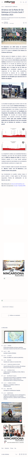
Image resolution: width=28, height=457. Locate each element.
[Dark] (23, 2)
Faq (15, 448)
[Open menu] (2, 2)
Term (2, 448)
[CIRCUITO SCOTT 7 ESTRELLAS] (7, 307)
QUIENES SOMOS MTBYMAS (10, 353)
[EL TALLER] (9, 356)
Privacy (11, 448)
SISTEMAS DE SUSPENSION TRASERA (12, 390)
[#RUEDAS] (9, 360)
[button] (20, 454)
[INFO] (9, 351)
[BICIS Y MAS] (9, 389)
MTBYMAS (7, 454)
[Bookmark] (26, 2)
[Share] (26, 22)
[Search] (21, 2)
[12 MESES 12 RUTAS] (11, 383)
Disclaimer (7, 448)
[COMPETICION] (10, 393)
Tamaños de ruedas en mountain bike (12, 361)
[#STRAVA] (9, 346)
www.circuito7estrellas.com (17, 183)
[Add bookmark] (23, 22)
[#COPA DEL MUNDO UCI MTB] (14, 364)
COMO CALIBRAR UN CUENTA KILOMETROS (13, 357)
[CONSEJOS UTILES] (11, 370)
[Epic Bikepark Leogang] (11, 376)
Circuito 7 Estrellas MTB (19, 185)
